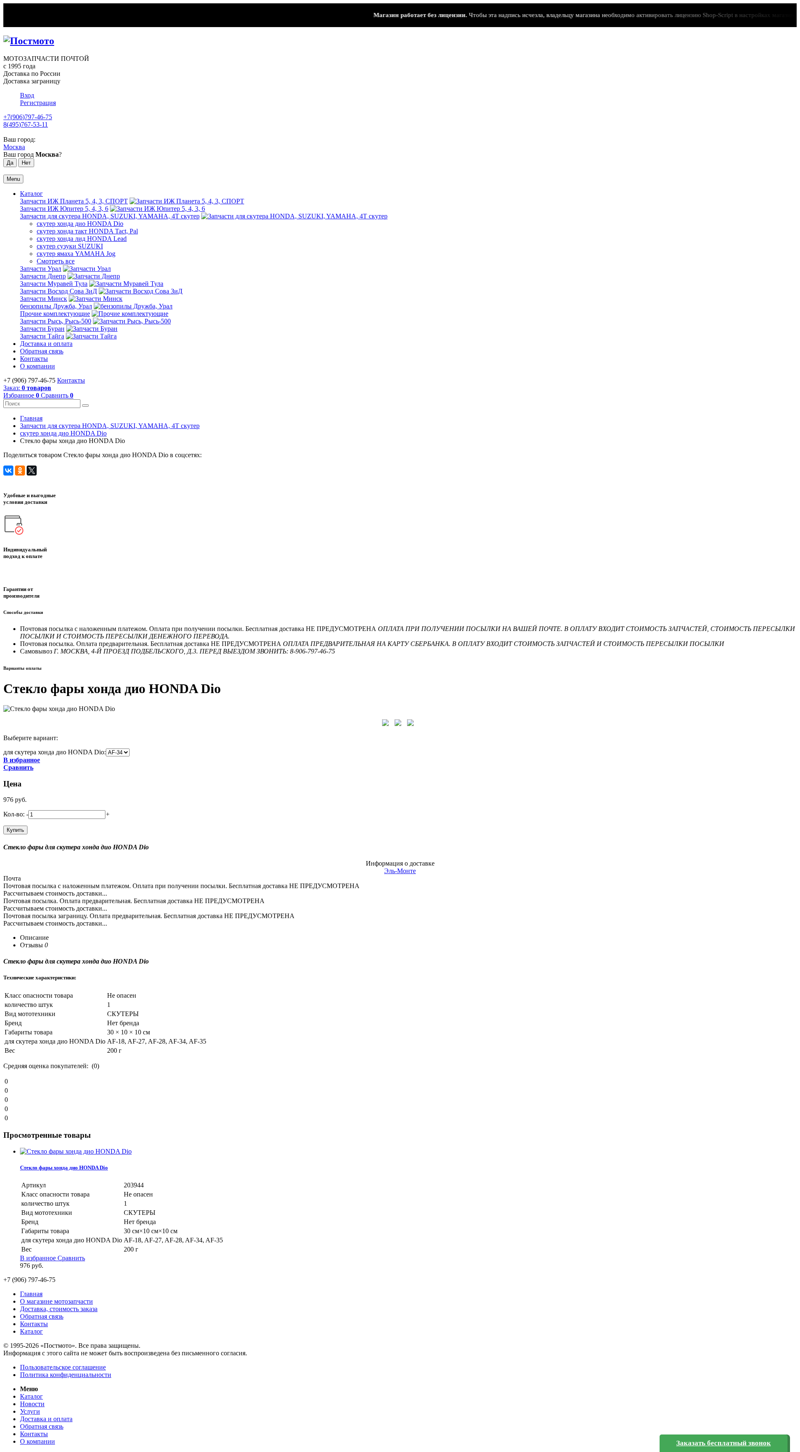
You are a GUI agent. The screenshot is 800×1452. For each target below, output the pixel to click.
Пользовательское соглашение (63, 1367)
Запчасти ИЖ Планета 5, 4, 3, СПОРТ (74, 201)
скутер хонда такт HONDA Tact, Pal (87, 231)
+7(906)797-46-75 (27, 116)
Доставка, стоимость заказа (59, 1308)
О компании (37, 366)
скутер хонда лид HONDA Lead (82, 238)
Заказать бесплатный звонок (723, 1443)
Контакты (34, 358)
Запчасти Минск (43, 298)
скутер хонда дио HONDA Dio (80, 223)
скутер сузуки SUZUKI (70, 246)
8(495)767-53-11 (25, 124)
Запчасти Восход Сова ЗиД (58, 291)
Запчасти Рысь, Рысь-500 (55, 321)
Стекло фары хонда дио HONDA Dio (64, 1167)
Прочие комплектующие (55, 313)
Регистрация (38, 102)
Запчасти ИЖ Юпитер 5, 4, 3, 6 (64, 208)
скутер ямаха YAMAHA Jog (76, 253)
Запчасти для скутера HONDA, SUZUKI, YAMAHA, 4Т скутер (110, 216)
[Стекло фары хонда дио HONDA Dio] (76, 1151)
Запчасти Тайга (42, 336)
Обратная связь (41, 351)
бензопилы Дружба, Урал (56, 306)
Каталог (31, 193)
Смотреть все (56, 261)
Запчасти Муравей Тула (54, 283)
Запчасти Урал (40, 268)
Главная (31, 418)
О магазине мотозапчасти (56, 1301)
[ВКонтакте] (8, 471)
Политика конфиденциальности (65, 1374)
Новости (32, 1403)
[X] (32, 471)
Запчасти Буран (42, 328)
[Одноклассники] (20, 471)
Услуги (30, 1411)
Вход (27, 95)
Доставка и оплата (46, 343)
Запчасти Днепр (43, 276)
